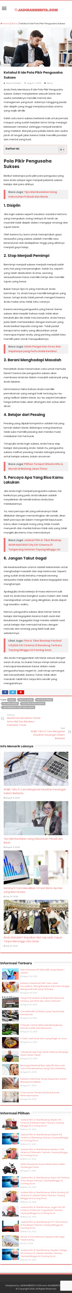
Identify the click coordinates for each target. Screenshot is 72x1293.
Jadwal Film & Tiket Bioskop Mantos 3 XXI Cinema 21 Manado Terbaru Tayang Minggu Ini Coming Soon (44, 1152)
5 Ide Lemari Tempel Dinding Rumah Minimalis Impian (39, 1094)
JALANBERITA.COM (56, 1285)
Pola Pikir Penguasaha (33, 703)
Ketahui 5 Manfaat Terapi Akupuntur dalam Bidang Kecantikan (43, 1080)
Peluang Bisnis (10, 703)
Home (6, 23)
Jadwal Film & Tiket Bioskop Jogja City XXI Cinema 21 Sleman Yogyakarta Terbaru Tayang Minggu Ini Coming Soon (42, 1210)
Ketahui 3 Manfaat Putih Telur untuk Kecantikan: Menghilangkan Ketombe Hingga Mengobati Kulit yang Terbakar (45, 986)
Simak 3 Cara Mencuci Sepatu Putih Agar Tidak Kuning (42, 1238)
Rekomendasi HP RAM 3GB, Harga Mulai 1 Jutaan (42, 971)
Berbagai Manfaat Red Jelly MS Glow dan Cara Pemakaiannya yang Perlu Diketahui (43, 1067)
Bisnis (15, 23)
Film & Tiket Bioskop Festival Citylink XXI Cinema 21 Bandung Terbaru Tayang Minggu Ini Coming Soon (35, 645)
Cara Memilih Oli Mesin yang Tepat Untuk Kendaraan (42, 1013)
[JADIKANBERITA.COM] (36, 9)
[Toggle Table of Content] (59, 149)
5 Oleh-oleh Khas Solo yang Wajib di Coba (43, 1038)
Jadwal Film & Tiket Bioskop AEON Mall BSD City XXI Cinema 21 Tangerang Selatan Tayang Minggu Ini (34, 544)
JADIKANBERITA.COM (31, 1285)
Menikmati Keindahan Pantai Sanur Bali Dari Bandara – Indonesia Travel (23, 720)
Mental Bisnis (25, 699)
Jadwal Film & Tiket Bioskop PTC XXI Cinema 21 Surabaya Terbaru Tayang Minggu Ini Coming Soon (44, 1225)
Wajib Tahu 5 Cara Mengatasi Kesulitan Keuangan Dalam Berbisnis (48, 733)
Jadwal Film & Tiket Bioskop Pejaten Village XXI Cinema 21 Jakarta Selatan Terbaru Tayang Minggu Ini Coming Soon (43, 1253)
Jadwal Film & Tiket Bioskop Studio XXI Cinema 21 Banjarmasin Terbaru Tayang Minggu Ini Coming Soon (42, 1122)
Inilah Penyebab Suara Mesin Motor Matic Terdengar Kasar (42, 1166)
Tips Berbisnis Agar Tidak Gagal (18, 707)
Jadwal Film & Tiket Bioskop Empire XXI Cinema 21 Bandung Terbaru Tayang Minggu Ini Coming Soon (44, 1137)
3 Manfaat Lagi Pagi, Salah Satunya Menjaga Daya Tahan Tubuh (44, 1053)
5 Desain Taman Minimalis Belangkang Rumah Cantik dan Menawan (41, 1026)
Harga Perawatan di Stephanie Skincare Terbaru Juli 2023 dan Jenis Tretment (42, 999)
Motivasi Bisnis (44, 699)
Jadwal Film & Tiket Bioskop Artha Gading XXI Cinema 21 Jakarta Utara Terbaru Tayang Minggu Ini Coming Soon (44, 1195)
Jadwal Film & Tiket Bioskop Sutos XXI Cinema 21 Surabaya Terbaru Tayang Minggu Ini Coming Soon (44, 1180)
